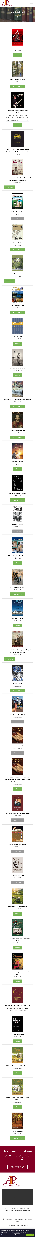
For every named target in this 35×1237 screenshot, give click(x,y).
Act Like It (17, 48)
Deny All (17, 1234)
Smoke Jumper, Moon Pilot (17, 844)
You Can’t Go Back (17, 1131)
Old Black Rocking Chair (17, 587)
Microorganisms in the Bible (17, 493)
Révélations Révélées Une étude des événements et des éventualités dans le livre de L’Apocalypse (17, 779)
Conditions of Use (12, 1225)
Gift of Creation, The (17, 305)
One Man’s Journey (17, 618)
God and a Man (17, 336)
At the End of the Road (17, 79)
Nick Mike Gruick (17, 524)
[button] (17, 1167)
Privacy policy (4, 1234)
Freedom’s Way (17, 243)
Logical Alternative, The (17, 430)
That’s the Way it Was (17, 875)
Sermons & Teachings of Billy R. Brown (18, 813)
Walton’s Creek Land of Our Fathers (17, 1066)
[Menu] (31, 3)
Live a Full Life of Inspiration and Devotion (17, 399)
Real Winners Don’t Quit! (17, 715)
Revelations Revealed (17, 746)
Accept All (30, 1234)
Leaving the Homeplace (17, 368)
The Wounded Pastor (17, 1034)
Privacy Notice (23, 1225)
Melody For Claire (17, 461)
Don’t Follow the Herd (17, 212)
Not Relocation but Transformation (17, 556)
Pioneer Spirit (17, 683)
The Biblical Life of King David (17, 906)
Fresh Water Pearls (17, 274)
